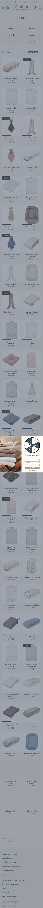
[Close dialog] (1, 436)
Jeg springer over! (32, 470)
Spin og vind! (32, 467)
